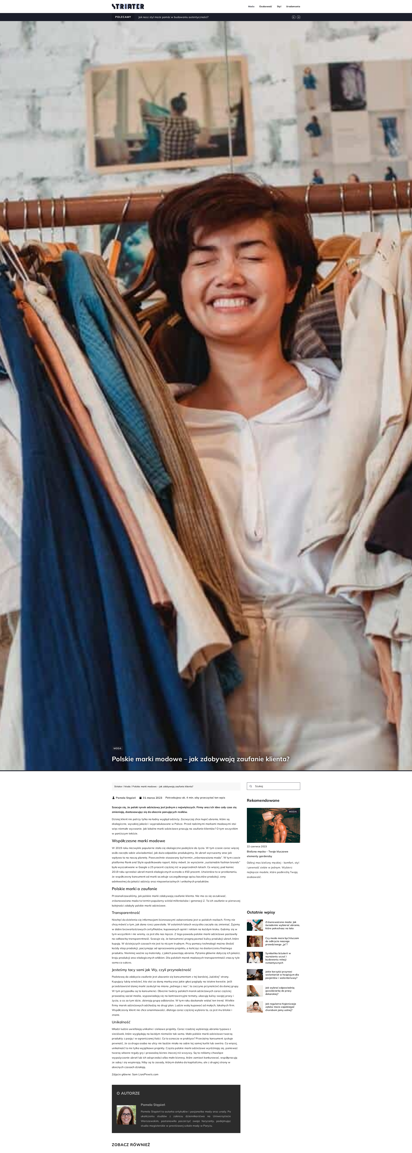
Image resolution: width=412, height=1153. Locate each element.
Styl (279, 6)
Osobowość (265, 6)
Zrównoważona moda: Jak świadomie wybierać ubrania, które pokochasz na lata (282, 925)
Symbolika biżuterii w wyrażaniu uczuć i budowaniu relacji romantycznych (278, 958)
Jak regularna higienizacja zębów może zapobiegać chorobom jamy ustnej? (280, 1007)
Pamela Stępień (126, 797)
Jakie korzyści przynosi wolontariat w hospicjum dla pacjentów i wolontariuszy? (282, 974)
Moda (251, 6)
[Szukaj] (251, 786)
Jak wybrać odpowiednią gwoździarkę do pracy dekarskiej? (280, 990)
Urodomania (293, 6)
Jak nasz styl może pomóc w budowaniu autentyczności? (173, 17)
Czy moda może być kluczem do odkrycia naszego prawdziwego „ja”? (282, 941)
